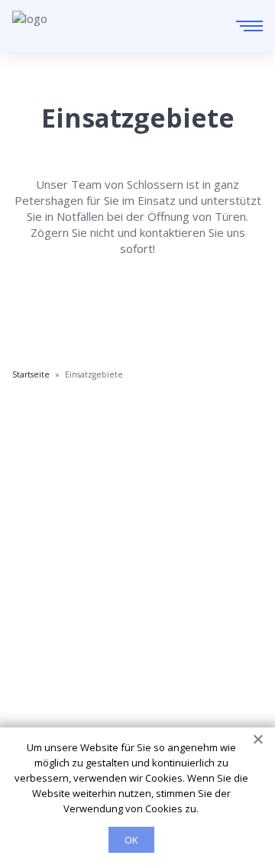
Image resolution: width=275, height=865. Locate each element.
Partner (32, 663)
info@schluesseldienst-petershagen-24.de (148, 551)
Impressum (42, 684)
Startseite (38, 599)
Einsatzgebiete (52, 620)
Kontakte (36, 642)
